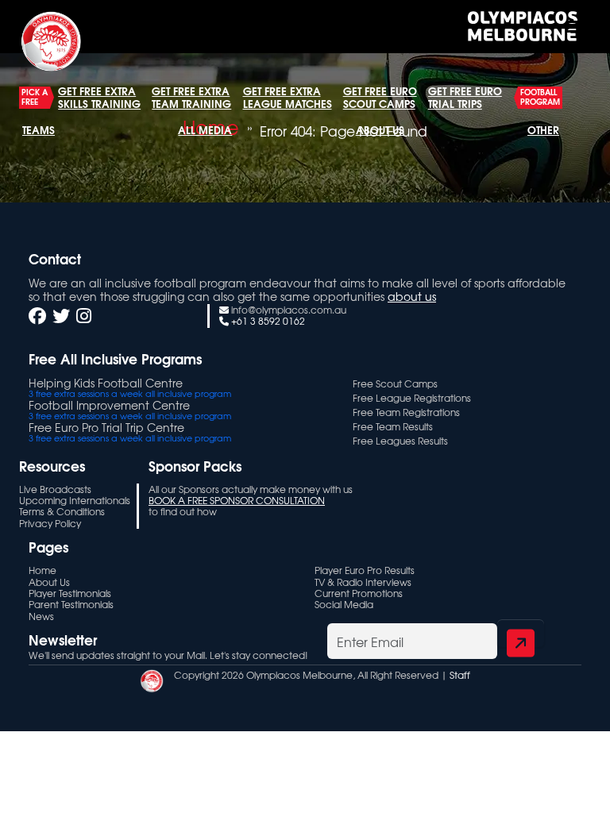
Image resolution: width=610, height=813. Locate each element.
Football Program (540, 97)
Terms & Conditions (62, 511)
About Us (380, 129)
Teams (38, 129)
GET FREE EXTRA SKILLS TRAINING (99, 97)
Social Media (344, 604)
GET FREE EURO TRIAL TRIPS (465, 97)
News (41, 616)
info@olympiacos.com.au (288, 309)
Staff (460, 675)
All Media (205, 129)
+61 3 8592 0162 (268, 321)
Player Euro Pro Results (365, 570)
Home (42, 570)
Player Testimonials (70, 593)
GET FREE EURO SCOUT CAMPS (380, 97)
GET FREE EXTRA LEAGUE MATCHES (287, 97)
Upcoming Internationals (74, 500)
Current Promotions (359, 593)
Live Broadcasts (55, 489)
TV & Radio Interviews (363, 582)
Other (543, 129)
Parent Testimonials (71, 604)
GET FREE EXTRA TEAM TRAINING (191, 97)
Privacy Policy (50, 523)
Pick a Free (34, 97)
